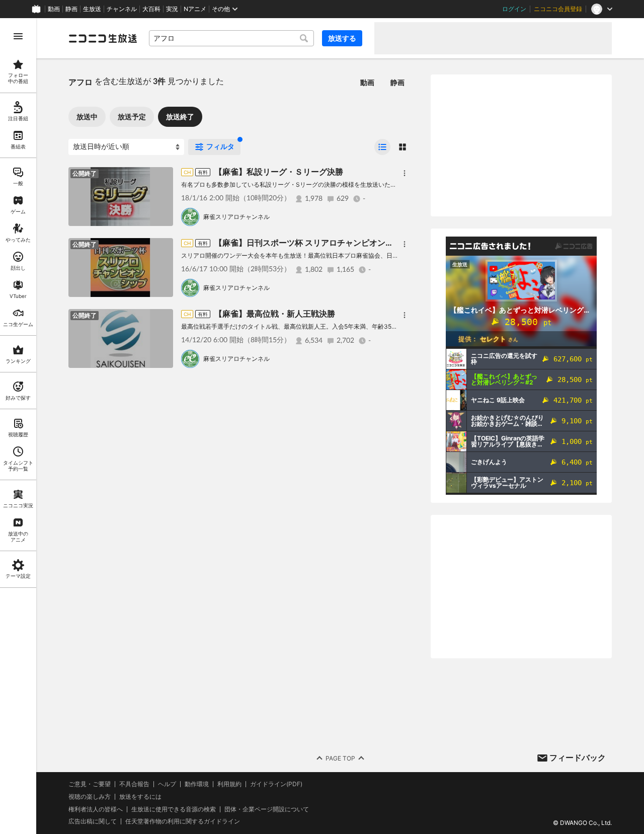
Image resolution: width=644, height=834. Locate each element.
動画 (54, 9)
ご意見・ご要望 (89, 784)
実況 (172, 9)
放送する (342, 38)
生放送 (92, 9)
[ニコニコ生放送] (102, 38)
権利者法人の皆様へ (95, 809)
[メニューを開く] (18, 36)
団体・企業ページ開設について (266, 809)
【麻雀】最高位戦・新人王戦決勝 (274, 314)
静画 (71, 9)
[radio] (382, 147)
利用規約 (229, 784)
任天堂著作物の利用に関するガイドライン (182, 821)
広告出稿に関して (92, 821)
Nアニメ (195, 9)
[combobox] (231, 38)
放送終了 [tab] (180, 116)
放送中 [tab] (87, 116)
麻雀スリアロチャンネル (236, 216)
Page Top (340, 758)
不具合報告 (134, 784)
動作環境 (197, 784)
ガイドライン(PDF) (276, 784)
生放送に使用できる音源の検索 (173, 809)
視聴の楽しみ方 (89, 796)
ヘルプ (167, 784)
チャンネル (122, 9)
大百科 (151, 9)
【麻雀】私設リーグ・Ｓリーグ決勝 (278, 172)
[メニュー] (404, 173)
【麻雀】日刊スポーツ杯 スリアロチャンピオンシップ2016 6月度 (333, 243)
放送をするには (140, 797)
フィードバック (577, 757)
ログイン (514, 9)
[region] (18, 426)
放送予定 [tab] (132, 116)
